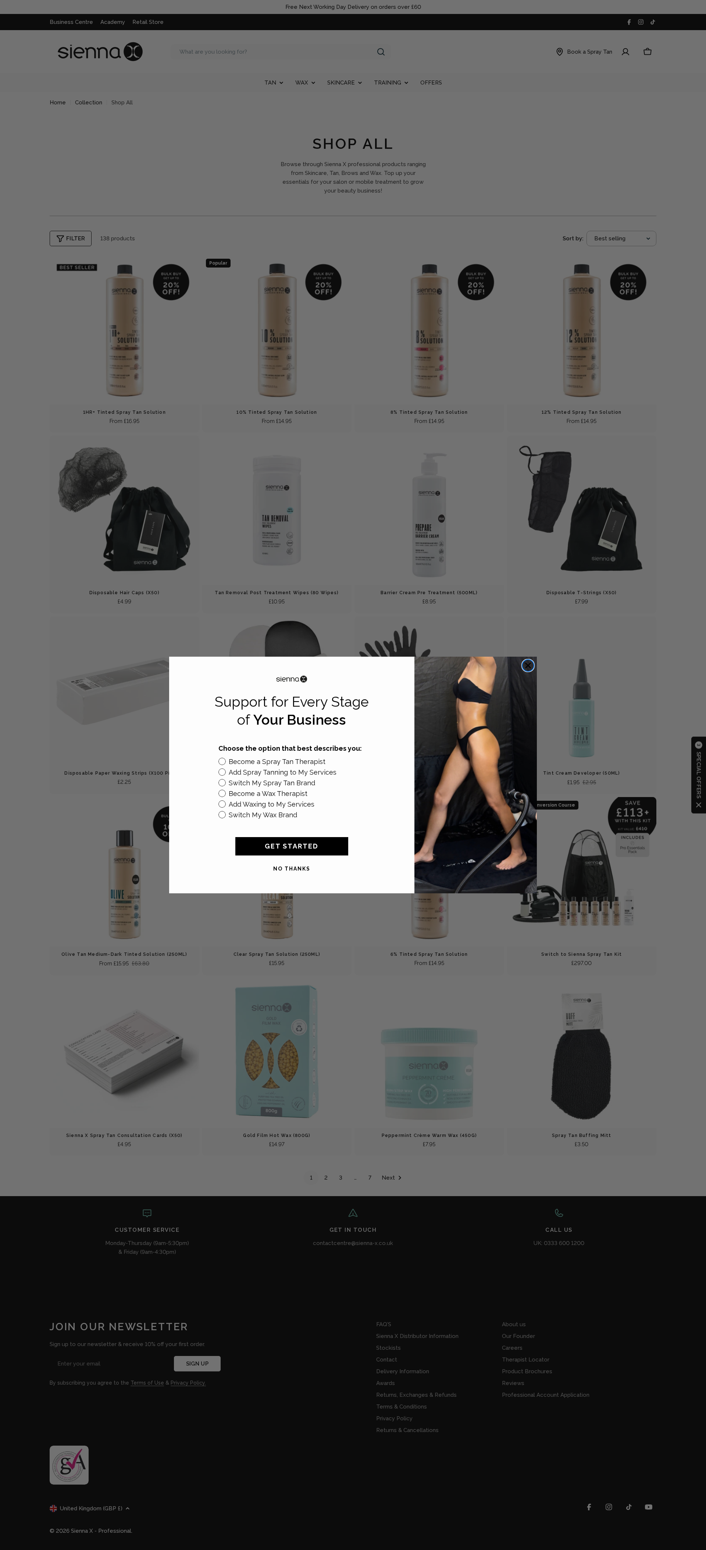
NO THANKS (291, 869)
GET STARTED (291, 846)
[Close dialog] (528, 665)
